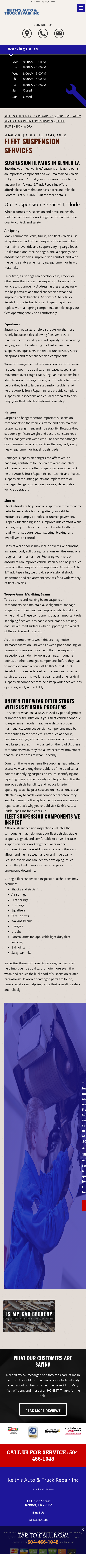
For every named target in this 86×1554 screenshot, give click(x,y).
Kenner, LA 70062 (56, 135)
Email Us (38, 1512)
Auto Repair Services (43, 1489)
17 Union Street (34, 135)
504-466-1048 (13, 135)
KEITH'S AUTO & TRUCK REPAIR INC (29, 116)
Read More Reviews (43, 1411)
